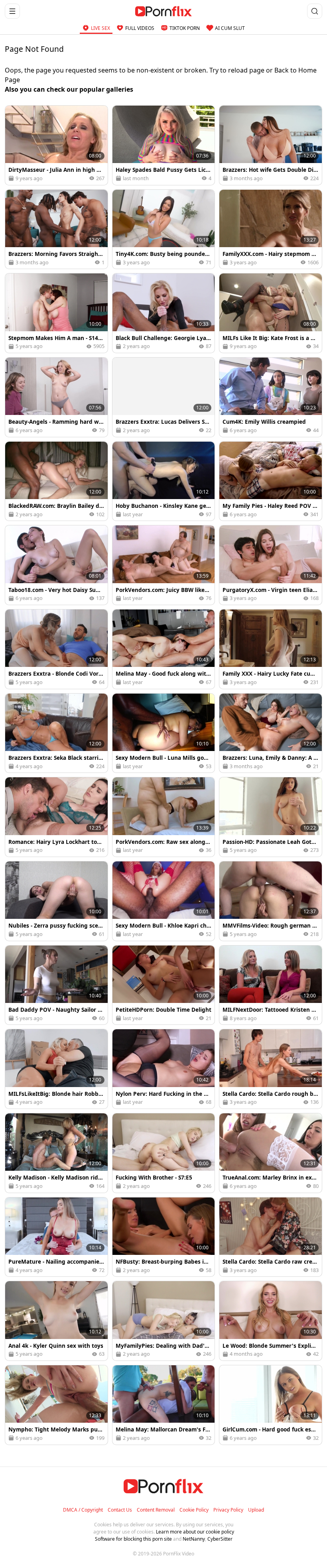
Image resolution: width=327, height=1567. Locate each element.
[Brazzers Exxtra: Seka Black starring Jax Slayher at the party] (56, 733)
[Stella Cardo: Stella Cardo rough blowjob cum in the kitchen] (270, 1069)
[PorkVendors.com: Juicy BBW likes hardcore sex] (163, 565)
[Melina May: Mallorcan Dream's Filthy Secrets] (163, 1405)
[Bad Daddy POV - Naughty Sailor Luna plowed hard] (56, 985)
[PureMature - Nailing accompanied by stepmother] (56, 1237)
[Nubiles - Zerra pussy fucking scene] (56, 901)
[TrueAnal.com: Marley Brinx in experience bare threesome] (270, 1153)
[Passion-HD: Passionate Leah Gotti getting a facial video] (270, 817)
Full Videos (139, 28)
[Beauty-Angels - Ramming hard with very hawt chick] (56, 397)
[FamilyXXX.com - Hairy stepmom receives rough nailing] (270, 229)
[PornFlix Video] (163, 11)
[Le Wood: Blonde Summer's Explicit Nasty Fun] (270, 1321)
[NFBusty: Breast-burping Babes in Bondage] (163, 1237)
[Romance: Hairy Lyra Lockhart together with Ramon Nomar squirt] (56, 817)
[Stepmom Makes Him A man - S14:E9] (56, 313)
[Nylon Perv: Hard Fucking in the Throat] (163, 1069)
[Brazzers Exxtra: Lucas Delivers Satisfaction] (163, 397)
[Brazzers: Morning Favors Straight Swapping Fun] (56, 229)
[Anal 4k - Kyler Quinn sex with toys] (56, 1321)
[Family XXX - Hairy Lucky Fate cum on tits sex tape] (270, 649)
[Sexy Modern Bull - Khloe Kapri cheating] (163, 901)
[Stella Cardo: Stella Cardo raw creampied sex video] (270, 1237)
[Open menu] (12, 11)
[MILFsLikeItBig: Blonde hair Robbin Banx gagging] (56, 1069)
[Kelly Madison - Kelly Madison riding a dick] (56, 1153)
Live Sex (100, 28)
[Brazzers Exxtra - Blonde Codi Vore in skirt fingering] (56, 649)
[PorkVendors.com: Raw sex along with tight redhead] (163, 817)
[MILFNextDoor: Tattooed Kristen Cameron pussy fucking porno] (270, 985)
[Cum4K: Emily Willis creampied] (270, 397)
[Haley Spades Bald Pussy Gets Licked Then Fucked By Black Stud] (163, 145)
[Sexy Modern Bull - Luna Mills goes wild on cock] (163, 733)
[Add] (14, 115)
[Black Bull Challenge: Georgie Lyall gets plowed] (163, 313)
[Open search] (314, 11)
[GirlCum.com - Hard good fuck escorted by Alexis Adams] (270, 1405)
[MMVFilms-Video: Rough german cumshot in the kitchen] (270, 901)
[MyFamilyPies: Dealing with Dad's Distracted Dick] (163, 1321)
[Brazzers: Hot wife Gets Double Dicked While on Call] (270, 145)
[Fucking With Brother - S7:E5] (163, 1153)
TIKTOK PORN (184, 28)
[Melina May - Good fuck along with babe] (163, 649)
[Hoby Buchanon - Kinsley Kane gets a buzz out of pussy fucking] (163, 481)
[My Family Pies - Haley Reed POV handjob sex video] (270, 481)
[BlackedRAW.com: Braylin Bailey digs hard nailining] (56, 481)
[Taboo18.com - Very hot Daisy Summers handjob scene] (56, 565)
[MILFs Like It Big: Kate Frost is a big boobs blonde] (270, 313)
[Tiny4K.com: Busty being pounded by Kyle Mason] (163, 229)
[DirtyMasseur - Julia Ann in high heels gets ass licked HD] (56, 145)
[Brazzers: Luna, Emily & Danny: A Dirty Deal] (270, 733)
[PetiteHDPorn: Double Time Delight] (163, 985)
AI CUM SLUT (230, 28)
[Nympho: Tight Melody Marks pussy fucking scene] (56, 1405)
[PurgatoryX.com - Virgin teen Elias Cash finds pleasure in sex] (270, 565)
